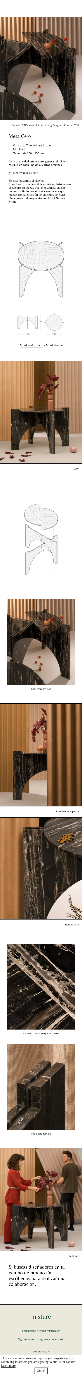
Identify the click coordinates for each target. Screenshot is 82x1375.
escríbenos (19, 1278)
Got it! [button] (41, 1370)
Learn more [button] (8, 1365)
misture (41, 1316)
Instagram (41, 1339)
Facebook (57, 1339)
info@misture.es (49, 1331)
